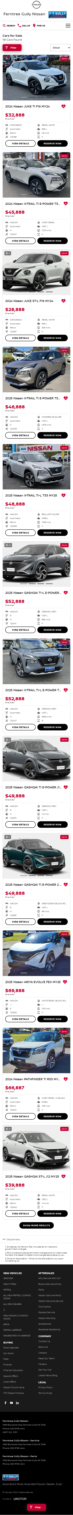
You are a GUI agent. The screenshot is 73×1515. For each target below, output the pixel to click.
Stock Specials (11, 1347)
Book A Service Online (49, 1284)
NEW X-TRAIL (9, 1284)
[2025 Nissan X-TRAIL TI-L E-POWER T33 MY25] (36, 661)
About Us (43, 1346)
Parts (41, 1289)
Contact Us (44, 1341)
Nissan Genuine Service (50, 1300)
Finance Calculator (13, 1370)
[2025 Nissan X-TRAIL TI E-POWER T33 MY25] (36, 369)
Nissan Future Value (13, 1387)
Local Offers (9, 1381)
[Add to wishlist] (63, 106)
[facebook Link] (5, 1403)
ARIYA (6, 1324)
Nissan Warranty (47, 1318)
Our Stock (8, 1353)
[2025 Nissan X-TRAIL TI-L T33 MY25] (36, 466)
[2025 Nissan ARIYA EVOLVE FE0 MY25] (36, 953)
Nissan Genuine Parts (49, 1295)
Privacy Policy (45, 1387)
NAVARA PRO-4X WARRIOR (16, 1335)
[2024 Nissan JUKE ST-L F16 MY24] (36, 272)
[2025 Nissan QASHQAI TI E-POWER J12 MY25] (36, 758)
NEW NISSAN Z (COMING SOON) (15, 1317)
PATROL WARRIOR (12, 1329)
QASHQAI (8, 1278)
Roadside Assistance (49, 1329)
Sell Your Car (45, 1369)
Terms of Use (45, 1393)
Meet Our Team (46, 1358)
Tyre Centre (44, 1306)
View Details (20, 143)
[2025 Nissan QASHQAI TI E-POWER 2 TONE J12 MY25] (36, 856)
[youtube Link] (11, 1403)
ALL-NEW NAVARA (12, 1304)
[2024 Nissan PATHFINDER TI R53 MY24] (36, 1050)
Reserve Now (52, 143)
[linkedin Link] (17, 1403)
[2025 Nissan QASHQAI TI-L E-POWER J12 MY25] (36, 564)
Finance (7, 1364)
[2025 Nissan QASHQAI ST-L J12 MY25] (36, 1148)
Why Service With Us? (49, 1278)
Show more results (36, 1225)
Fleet (6, 1358)
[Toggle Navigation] (68, 25)
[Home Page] (36, 4)
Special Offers (10, 1376)
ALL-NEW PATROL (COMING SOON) (17, 1297)
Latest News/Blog (47, 1375)
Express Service (46, 1312)
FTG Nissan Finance (13, 1393)
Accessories (44, 1323)
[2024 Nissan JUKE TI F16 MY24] (36, 77)
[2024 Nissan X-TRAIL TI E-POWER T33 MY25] (36, 175)
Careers (42, 1352)
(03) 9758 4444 (17, 1428)
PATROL (7, 1289)
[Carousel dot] (23, 97)
